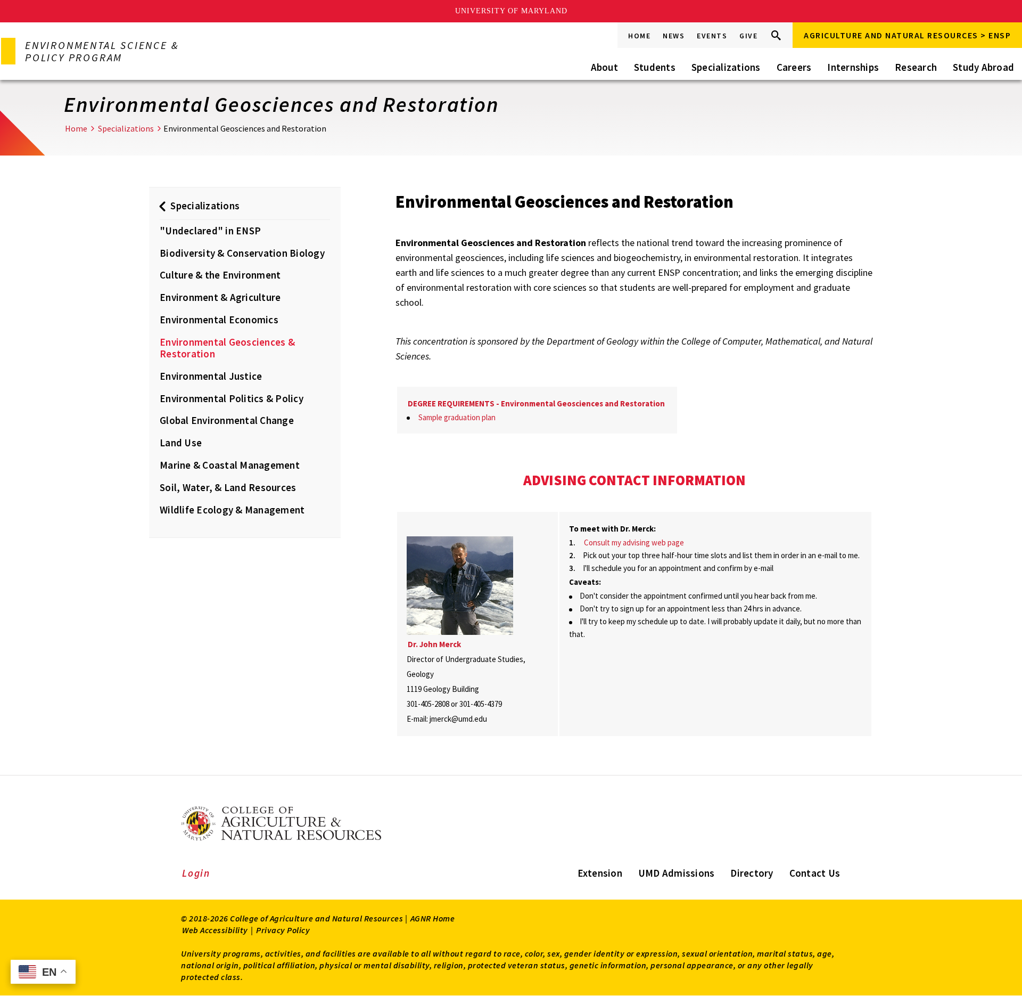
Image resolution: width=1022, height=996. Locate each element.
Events (712, 35)
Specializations (726, 67)
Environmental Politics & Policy (231, 398)
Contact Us (814, 873)
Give (748, 35)
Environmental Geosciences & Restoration (227, 348)
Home (639, 35)
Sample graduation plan (457, 417)
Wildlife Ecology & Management (232, 509)
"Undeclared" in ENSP (210, 230)
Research (916, 67)
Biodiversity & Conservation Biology (242, 253)
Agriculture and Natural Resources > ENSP (907, 35)
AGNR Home (432, 918)
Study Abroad (983, 67)
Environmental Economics (219, 319)
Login (196, 873)
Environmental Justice (212, 376)
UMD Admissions (676, 873)
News (674, 35)
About (604, 67)
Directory (751, 873)
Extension (600, 873)
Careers (794, 67)
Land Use (181, 442)
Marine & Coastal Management (230, 465)
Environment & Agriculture (220, 297)
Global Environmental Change (227, 420)
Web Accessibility (215, 930)
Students (654, 67)
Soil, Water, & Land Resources (228, 487)
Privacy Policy (283, 930)
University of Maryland (511, 11)
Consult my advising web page (634, 542)
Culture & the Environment (220, 274)
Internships (853, 67)
